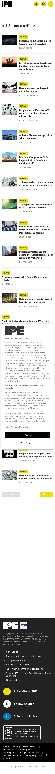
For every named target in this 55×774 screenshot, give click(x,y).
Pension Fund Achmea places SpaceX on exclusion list (35, 42)
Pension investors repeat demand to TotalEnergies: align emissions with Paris (36, 255)
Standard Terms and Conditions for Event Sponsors (29, 674)
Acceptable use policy (30, 752)
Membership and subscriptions (23, 656)
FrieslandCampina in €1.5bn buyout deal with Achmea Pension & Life (34, 160)
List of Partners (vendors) (16, 427)
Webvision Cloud (36, 766)
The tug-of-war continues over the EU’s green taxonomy (35, 206)
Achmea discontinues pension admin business (35, 137)
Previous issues (10, 747)
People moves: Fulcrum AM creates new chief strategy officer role (34, 113)
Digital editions (14, 680)
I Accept (27, 435)
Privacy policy (25, 750)
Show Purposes (27, 443)
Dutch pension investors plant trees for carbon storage (35, 300)
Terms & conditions (12, 755)
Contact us (12, 652)
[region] (27, 387)
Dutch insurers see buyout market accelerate (33, 90)
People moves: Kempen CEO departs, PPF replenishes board (36, 455)
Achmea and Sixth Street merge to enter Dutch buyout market (36, 184)
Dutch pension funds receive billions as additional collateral (36, 477)
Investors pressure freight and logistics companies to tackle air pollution (35, 66)
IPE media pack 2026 (17, 664)
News (23, 37)
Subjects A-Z (9, 750)
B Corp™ (7, 758)
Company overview (17, 660)
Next (48, 494)
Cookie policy (9, 752)
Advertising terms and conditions (24, 669)
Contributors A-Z (29, 747)
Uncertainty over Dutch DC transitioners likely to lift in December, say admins (34, 229)
